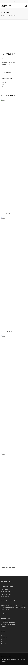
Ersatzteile (7, 15)
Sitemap (3, 642)
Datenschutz (4, 640)
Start (2, 15)
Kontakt (3, 635)
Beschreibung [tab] (7, 72)
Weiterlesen (14, 155)
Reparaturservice (5, 618)
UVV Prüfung (4, 620)
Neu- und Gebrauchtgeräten (8, 624)
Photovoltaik (4, 644)
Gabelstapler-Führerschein (8, 622)
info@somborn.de (5, 596)
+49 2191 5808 (7, 594)
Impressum (4, 637)
